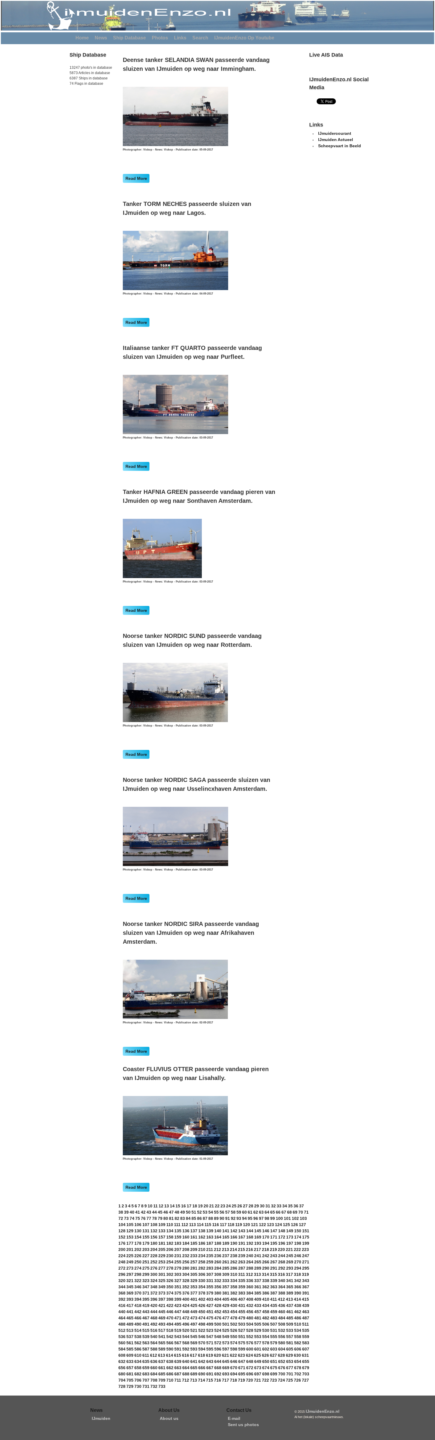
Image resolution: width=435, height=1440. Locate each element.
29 (256, 1206)
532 (281, 1330)
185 (193, 1243)
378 (201, 1293)
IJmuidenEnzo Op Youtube (244, 37)
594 (201, 1349)
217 (257, 1249)
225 (129, 1255)
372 (153, 1293)
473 (193, 1318)
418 (137, 1305)
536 (121, 1336)
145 (257, 1230)
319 (305, 1274)
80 (165, 1218)
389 (289, 1293)
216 (249, 1249)
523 (209, 1330)
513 (129, 1330)
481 (257, 1318)
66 (278, 1212)
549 (225, 1336)
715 (209, 1380)
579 (273, 1342)
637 (161, 1361)
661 (161, 1367)
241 (257, 1255)
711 (177, 1380)
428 (217, 1305)
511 (305, 1324)
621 (225, 1355)
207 (177, 1249)
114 (200, 1224)
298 (137, 1274)
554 (265, 1336)
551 (241, 1336)
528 (249, 1330)
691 (209, 1374)
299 (145, 1274)
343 (305, 1280)
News (101, 37)
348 (153, 1286)
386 (265, 1293)
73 (126, 1218)
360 (249, 1286)
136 (185, 1230)
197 (289, 1243)
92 (233, 1218)
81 (171, 1218)
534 (297, 1330)
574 (233, 1342)
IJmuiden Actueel (335, 139)
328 (185, 1280)
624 (249, 1355)
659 (145, 1367)
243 (273, 1255)
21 (211, 1206)
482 (265, 1318)
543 (177, 1336)
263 (241, 1262)
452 (217, 1311)
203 (145, 1249)
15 (177, 1206)
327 (177, 1280)
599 (241, 1349)
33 (279, 1206)
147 (273, 1230)
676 (281, 1367)
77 (148, 1218)
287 (241, 1268)
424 (185, 1305)
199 (305, 1243)
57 (227, 1212)
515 (145, 1330)
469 (161, 1318)
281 (193, 1268)
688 (185, 1374)
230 (169, 1255)
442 (137, 1311)
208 (185, 1249)
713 (193, 1380)
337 (257, 1280)
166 (233, 1237)
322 (137, 1280)
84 (188, 1218)
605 (289, 1349)
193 (257, 1243)
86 (199, 1218)
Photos (160, 37)
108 (153, 1224)
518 (169, 1330)
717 (225, 1380)
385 (257, 1293)
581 (289, 1342)
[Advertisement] (87, 127)
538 (137, 1336)
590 (169, 1349)
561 (129, 1342)
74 (132, 1218)
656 (121, 1367)
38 (120, 1212)
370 (137, 1293)
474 (201, 1318)
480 (249, 1318)
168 (249, 1237)
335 (241, 1280)
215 (241, 1249)
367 (305, 1286)
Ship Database (129, 37)
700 (281, 1374)
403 (209, 1299)
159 (177, 1237)
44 (154, 1212)
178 (137, 1243)
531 (273, 1330)
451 (209, 1311)
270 (297, 1262)
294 (297, 1268)
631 (305, 1355)
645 (225, 1361)
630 (297, 1355)
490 (137, 1324)
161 (193, 1237)
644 (217, 1361)
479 (241, 1318)
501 (225, 1324)
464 (121, 1318)
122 (262, 1224)
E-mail (234, 1418)
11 (155, 1206)
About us (169, 1418)
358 (233, 1286)
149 (289, 1230)
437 (289, 1305)
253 (161, 1262)
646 (233, 1361)
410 (265, 1299)
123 (270, 1224)
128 (121, 1230)
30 (262, 1206)
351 (177, 1286)
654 (297, 1361)
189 (225, 1243)
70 (300, 1212)
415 (305, 1299)
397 (161, 1299)
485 (289, 1318)
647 (241, 1361)
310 (233, 1274)
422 (169, 1305)
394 (137, 1299)
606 (297, 1349)
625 (257, 1355)
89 (216, 1218)
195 (273, 1243)
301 (161, 1274)
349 (161, 1286)
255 (177, 1262)
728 (121, 1386)
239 (241, 1255)
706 (137, 1380)
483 (273, 1318)
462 (297, 1311)
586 (137, 1349)
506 (265, 1324)
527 (241, 1330)
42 (143, 1212)
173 (289, 1237)
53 (205, 1212)
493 (161, 1324)
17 (189, 1206)
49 (182, 1212)
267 (273, 1262)
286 (233, 1268)
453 (225, 1311)
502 (233, 1324)
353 (193, 1286)
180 (153, 1243)
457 (257, 1311)
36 (296, 1206)
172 (281, 1237)
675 (273, 1367)
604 (281, 1349)
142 (233, 1230)
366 (297, 1286)
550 (233, 1336)
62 (255, 1212)
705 (129, 1380)
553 (257, 1336)
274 (137, 1268)
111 (177, 1224)
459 (273, 1311)
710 (169, 1380)
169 (257, 1237)
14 (172, 1206)
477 (225, 1318)
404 (217, 1299)
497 (193, 1324)
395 (145, 1299)
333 (225, 1280)
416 (121, 1305)
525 (225, 1330)
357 (225, 1286)
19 (200, 1206)
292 (281, 1268)
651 (273, 1361)
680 (121, 1374)
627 (273, 1355)
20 (206, 1206)
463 (305, 1311)
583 (305, 1342)
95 (250, 1218)
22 (217, 1206)
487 (305, 1318)
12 (161, 1206)
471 (177, 1318)
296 (121, 1274)
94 (244, 1218)
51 (193, 1212)
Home (82, 37)
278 (169, 1268)
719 (241, 1380)
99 (272, 1218)
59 (238, 1212)
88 (210, 1218)
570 (201, 1342)
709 (161, 1380)
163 (209, 1237)
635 (145, 1361)
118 (231, 1224)
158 (169, 1237)
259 (209, 1262)
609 (129, 1355)
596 (217, 1349)
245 (289, 1255)
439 (305, 1305)
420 (153, 1305)
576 (249, 1342)
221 (289, 1249)
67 (283, 1212)
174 (297, 1237)
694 (233, 1374)
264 (249, 1262)
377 (193, 1293)
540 (153, 1336)
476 (217, 1318)
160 (185, 1237)
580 (281, 1342)
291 (273, 1268)
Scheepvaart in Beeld (339, 145)
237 (225, 1255)
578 (265, 1342)
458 (265, 1311)
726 (297, 1380)
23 (222, 1206)
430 (233, 1305)
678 (297, 1367)
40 (132, 1212)
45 (160, 1212)
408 (249, 1299)
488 (121, 1324)
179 (145, 1243)
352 (185, 1286)
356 (217, 1286)
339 (273, 1280)
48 (177, 1212)
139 (209, 1230)
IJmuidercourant (334, 133)
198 (297, 1243)
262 (233, 1262)
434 (265, 1305)
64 (267, 1212)
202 (137, 1249)
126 (294, 1224)
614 (169, 1355)
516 (153, 1330)
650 (265, 1361)
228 (153, 1255)
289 (257, 1268)
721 (257, 1380)
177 (129, 1243)
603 (273, 1349)
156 (153, 1237)
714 (201, 1380)
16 (183, 1206)
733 (161, 1386)
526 (233, 1330)
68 (289, 1212)
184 (185, 1243)
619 (209, 1355)
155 (145, 1237)
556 (281, 1336)
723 (273, 1380)
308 (217, 1274)
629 (289, 1355)
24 (228, 1206)
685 (161, 1374)
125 (286, 1224)
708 (153, 1380)
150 (297, 1230)
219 (273, 1249)
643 (209, 1361)
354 (201, 1286)
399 (177, 1299)
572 (217, 1342)
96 (255, 1218)
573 (225, 1342)
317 (289, 1274)
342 (297, 1280)
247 (305, 1255)
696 (249, 1374)
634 (137, 1361)
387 (273, 1293)
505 (257, 1324)
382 (233, 1293)
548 (217, 1336)
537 (129, 1336)
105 (129, 1224)
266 (265, 1262)
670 (233, 1367)
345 (129, 1286)
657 (129, 1367)
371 (145, 1293)
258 (201, 1262)
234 (201, 1255)
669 (225, 1367)
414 (297, 1299)
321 (129, 1280)
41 (137, 1212)
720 (249, 1380)
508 (281, 1324)
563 (145, 1342)
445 (161, 1311)
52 (199, 1212)
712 (185, 1380)
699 (273, 1374)
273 (129, 1268)
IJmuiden (101, 1418)
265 (257, 1262)
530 (265, 1330)
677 (289, 1367)
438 (297, 1305)
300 (153, 1274)
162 (201, 1237)
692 (217, 1374)
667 (209, 1367)
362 (265, 1286)
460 (281, 1311)
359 (241, 1286)
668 (217, 1367)
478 (233, 1318)
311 (241, 1274)
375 (177, 1293)
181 (161, 1243)
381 (225, 1293)
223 (305, 1249)
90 (222, 1218)
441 (129, 1311)
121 (254, 1224)
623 (241, 1355)
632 (121, 1361)
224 (121, 1255)
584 (121, 1349)
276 (153, 1268)
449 (193, 1311)
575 (241, 1342)
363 (273, 1286)
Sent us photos (243, 1424)
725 (289, 1380)
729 (129, 1386)
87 (205, 1218)
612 (153, 1355)
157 (161, 1237)
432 (249, 1305)
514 (137, 1330)
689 (193, 1374)
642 (201, 1361)
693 (225, 1374)
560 (121, 1342)
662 (169, 1367)
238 (233, 1255)
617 (193, 1355)
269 (289, 1262)
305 (193, 1274)
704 (121, 1380)
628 (281, 1355)
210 (201, 1249)
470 (169, 1318)
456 (249, 1311)
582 (297, 1342)
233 (193, 1255)
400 (185, 1299)
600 (249, 1349)
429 (225, 1305)
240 (249, 1255)
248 (121, 1262)
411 (273, 1299)
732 (153, 1386)
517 (161, 1330)
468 (153, 1318)
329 (193, 1280)
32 (273, 1206)
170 (265, 1237)
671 (241, 1367)
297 (129, 1274)
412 (281, 1299)
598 (233, 1349)
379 (209, 1293)
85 (193, 1218)
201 (129, 1249)
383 (241, 1293)
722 (265, 1380)
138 (201, 1230)
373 (161, 1293)
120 (246, 1224)
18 (194, 1206)
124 (278, 1224)
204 (153, 1249)
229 (161, 1255)
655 (305, 1361)
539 (145, 1336)
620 (217, 1355)
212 (217, 1249)
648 (249, 1361)
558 (297, 1336)
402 (201, 1299)
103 (303, 1218)
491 (145, 1324)
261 (225, 1262)
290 (265, 1268)
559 (305, 1336)
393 (129, 1299)
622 (233, 1355)
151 (305, 1230)
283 (209, 1268)
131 (145, 1230)
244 (281, 1255)
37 (301, 1206)
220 (281, 1249)
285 (225, 1268)
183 (177, 1243)
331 (209, 1280)
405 (225, 1299)
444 (153, 1311)
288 (249, 1268)
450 (201, 1311)
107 (145, 1224)
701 (289, 1374)
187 (209, 1243)
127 (302, 1224)
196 (281, 1243)
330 (201, 1280)
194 (265, 1243)
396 (153, 1299)
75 (137, 1218)
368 (121, 1293)
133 (161, 1230)
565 (161, 1342)
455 (241, 1311)
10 (150, 1206)
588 (153, 1349)
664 (185, 1367)
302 (169, 1274)
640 (185, 1361)
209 (193, 1249)
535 (305, 1330)
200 (121, 1249)
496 (185, 1324)
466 (137, 1318)
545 (193, 1336)
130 (137, 1230)
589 (161, 1349)
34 (284, 1206)
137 (193, 1230)
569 (193, 1342)
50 (188, 1212)
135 (177, 1230)
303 (177, 1274)
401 (193, 1299)
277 (161, 1268)
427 (209, 1305)
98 (267, 1218)
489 (129, 1324)
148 (281, 1230)
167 (241, 1237)
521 (193, 1330)
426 (201, 1305)
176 (121, 1243)
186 (201, 1243)
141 (225, 1230)
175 (305, 1237)
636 (153, 1361)
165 (225, 1237)
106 (137, 1224)
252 (153, 1262)
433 (257, 1305)
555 (273, 1336)
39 (126, 1212)
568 (185, 1342)
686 (169, 1374)
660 (153, 1367)
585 (129, 1349)
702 (297, 1374)
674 (265, 1367)
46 (165, 1212)
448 (185, 1311)
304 (185, 1274)
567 (177, 1342)
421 (161, 1305)
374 (169, 1293)
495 (177, 1324)
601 (257, 1349)
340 (281, 1280)
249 (129, 1262)
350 (169, 1286)
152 (121, 1237)
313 (257, 1274)
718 (233, 1380)
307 (209, 1274)
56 (222, 1212)
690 (201, 1374)
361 (257, 1286)
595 (209, 1349)
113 (192, 1224)
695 (241, 1374)
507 (273, 1324)
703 (305, 1374)
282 (201, 1268)
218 (265, 1249)
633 (129, 1361)
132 (153, 1230)
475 (209, 1318)
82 (177, 1218)
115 (207, 1224)
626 (265, 1355)
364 (281, 1286)
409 (257, 1299)
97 (261, 1218)
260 (217, 1262)
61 (250, 1212)
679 (305, 1367)
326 (169, 1280)
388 (281, 1293)
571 (209, 1342)
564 (153, 1342)
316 (281, 1274)
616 (185, 1355)
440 (121, 1311)
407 (241, 1299)
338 (265, 1280)
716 (217, 1380)
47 (171, 1212)
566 (169, 1342)
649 (257, 1361)
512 (121, 1330)
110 (169, 1224)
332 (217, 1280)
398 (169, 1299)
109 (161, 1224)
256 (185, 1262)
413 (289, 1299)
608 (121, 1355)
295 (305, 1268)
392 (121, 1299)
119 (238, 1224)
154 (137, 1237)
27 (245, 1206)
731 (145, 1386)
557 (289, 1336)
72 (120, 1218)
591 (177, 1349)
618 (201, 1355)
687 (177, 1374)
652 (281, 1361)
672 (249, 1367)
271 (305, 1262)
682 (137, 1374)
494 (169, 1324)
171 (273, 1237)
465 (129, 1318)
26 (239, 1206)
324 (153, 1280)
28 (251, 1206)
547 (209, 1336)
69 (295, 1212)
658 (137, 1367)
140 (217, 1230)
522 (201, 1330)
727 (305, 1380)
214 (233, 1249)
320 (121, 1280)
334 (233, 1280)
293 (289, 1268)
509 (289, 1324)
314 (265, 1274)
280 (185, 1268)
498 (201, 1324)
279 (177, 1268)
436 (281, 1305)
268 (281, 1262)
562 (137, 1342)
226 (137, 1255)
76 (143, 1218)
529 (257, 1330)
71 (306, 1212)
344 (121, 1286)
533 (289, 1330)
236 (217, 1255)
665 (193, 1367)
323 (145, 1280)
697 (257, 1374)
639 (177, 1361)
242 (265, 1255)
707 (145, 1380)
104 (121, 1224)
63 (261, 1212)
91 (227, 1218)
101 (287, 1218)
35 (290, 1206)
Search (200, 37)
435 (273, 1305)
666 (201, 1367)
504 (249, 1324)
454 (233, 1311)
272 (121, 1268)
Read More (136, 178)
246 (297, 1255)
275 (145, 1268)
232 (185, 1255)
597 (225, 1349)
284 (217, 1268)
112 (184, 1224)
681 (129, 1374)
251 (145, 1262)
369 (129, 1293)
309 (225, 1274)
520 (185, 1330)
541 (161, 1336)
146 (265, 1230)
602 (265, 1349)
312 (249, 1274)
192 (249, 1243)
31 (267, 1206)
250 (137, 1262)
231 (177, 1255)
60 (244, 1212)
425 (193, 1305)
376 (185, 1293)
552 (249, 1336)
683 (145, 1374)
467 (145, 1318)
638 (169, 1361)
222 (297, 1249)
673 (257, 1367)
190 (233, 1243)
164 (217, 1237)
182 (169, 1243)
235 (209, 1255)
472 (185, 1318)
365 (289, 1286)
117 (223, 1224)
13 (166, 1206)
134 (169, 1230)
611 (145, 1355)
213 (225, 1249)
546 (201, 1336)
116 (215, 1224)
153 (129, 1237)
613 (161, 1355)
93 (238, 1218)
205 (161, 1249)
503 (241, 1324)
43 (148, 1212)
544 (185, 1336)
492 (153, 1324)
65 (272, 1212)
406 (233, 1299)
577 (257, 1342)
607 (305, 1349)
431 (241, 1305)
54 (210, 1212)
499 (209, 1324)
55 (216, 1212)
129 (129, 1230)
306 (201, 1274)
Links (180, 37)
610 (137, 1355)
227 (145, 1255)
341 (289, 1280)
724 (281, 1380)
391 (305, 1293)
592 (185, 1349)
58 (233, 1212)
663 (177, 1367)
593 (193, 1349)
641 (193, 1361)
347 (145, 1286)
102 (295, 1218)
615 (177, 1355)
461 (289, 1311)
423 (177, 1305)
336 (249, 1280)
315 (273, 1274)
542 (169, 1336)
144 (249, 1230)
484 (281, 1318)
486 (297, 1318)
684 (153, 1374)
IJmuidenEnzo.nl (322, 1411)
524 (217, 1330)
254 (169, 1262)
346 (137, 1286)
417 (129, 1305)
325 (161, 1280)
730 (137, 1386)
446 (169, 1311)
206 (169, 1249)
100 (279, 1218)
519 (177, 1330)
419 (145, 1305)
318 (297, 1274)
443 (145, 1311)
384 (249, 1293)
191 (241, 1243)
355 (209, 1286)
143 (241, 1230)
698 (265, 1374)
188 (217, 1243)
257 (193, 1262)
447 (177, 1311)
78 (154, 1218)
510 (297, 1324)
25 (234, 1206)
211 (209, 1249)
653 (289, 1361)
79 (160, 1218)
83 (182, 1218)
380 (217, 1293)
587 (145, 1349)
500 (217, 1324)
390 (297, 1293)
